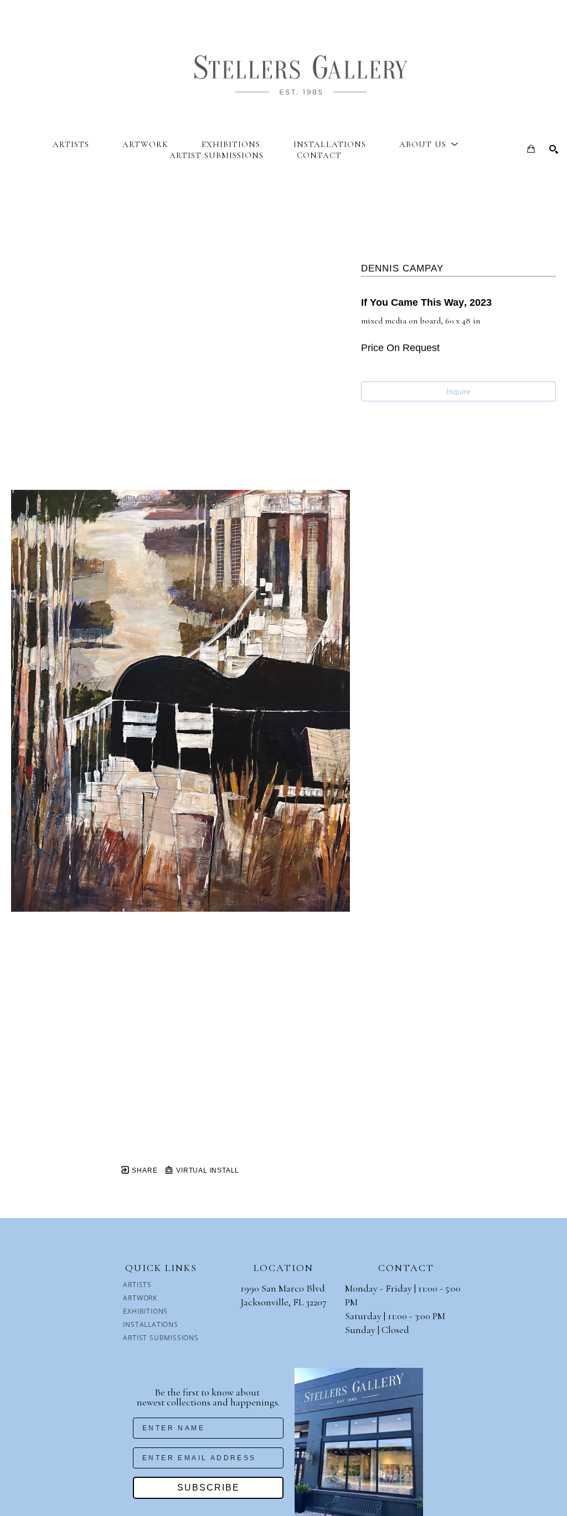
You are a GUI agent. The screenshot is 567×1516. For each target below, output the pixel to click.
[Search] (553, 149)
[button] (428, 144)
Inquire (458, 391)
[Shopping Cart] (531, 148)
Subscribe (208, 1487)
